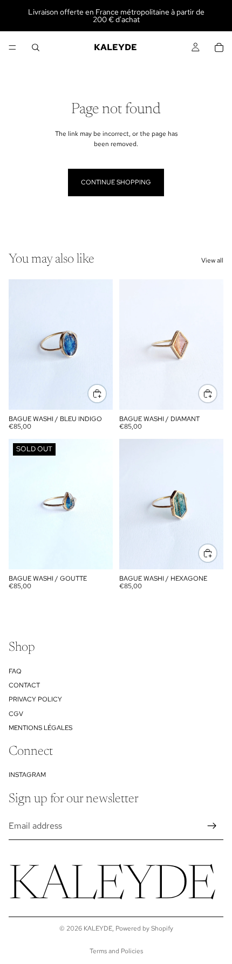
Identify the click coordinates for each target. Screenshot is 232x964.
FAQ (15, 671)
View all (212, 260)
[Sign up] (212, 826)
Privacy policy (35, 699)
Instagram (27, 774)
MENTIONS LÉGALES (40, 728)
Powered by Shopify (144, 928)
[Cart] (219, 47)
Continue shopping (116, 182)
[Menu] (12, 47)
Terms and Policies (116, 951)
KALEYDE (98, 928)
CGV (16, 714)
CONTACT (24, 685)
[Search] (35, 47)
